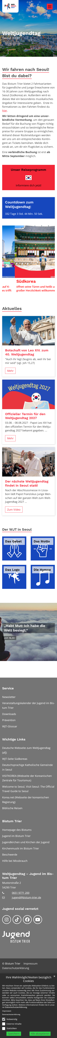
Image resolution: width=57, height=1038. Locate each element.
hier (4, 110)
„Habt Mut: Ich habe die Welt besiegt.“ (24, 628)
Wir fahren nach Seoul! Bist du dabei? (25, 72)
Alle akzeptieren (40, 1033)
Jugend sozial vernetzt (20, 909)
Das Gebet (13, 541)
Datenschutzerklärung (16, 1007)
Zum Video (13, 509)
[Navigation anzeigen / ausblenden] (50, 6)
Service (8, 688)
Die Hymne (42, 570)
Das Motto (42, 541)
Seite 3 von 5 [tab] (28, 291)
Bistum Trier (12, 821)
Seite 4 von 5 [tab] (34, 291)
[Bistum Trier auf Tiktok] (17, 919)
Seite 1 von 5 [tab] (18, 291)
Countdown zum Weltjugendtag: (19, 204)
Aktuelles (12, 308)
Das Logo (12, 570)
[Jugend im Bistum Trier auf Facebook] (27, 919)
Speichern (13, 1033)
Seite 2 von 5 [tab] (23, 291)
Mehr (10, 370)
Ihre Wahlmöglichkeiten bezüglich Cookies (28, 979)
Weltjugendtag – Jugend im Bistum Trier (27, 876)
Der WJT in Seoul (17, 529)
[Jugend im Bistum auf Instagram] (6, 919)
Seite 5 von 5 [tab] (39, 291)
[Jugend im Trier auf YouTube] (37, 919)
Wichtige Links (13, 739)
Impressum (6, 1011)
